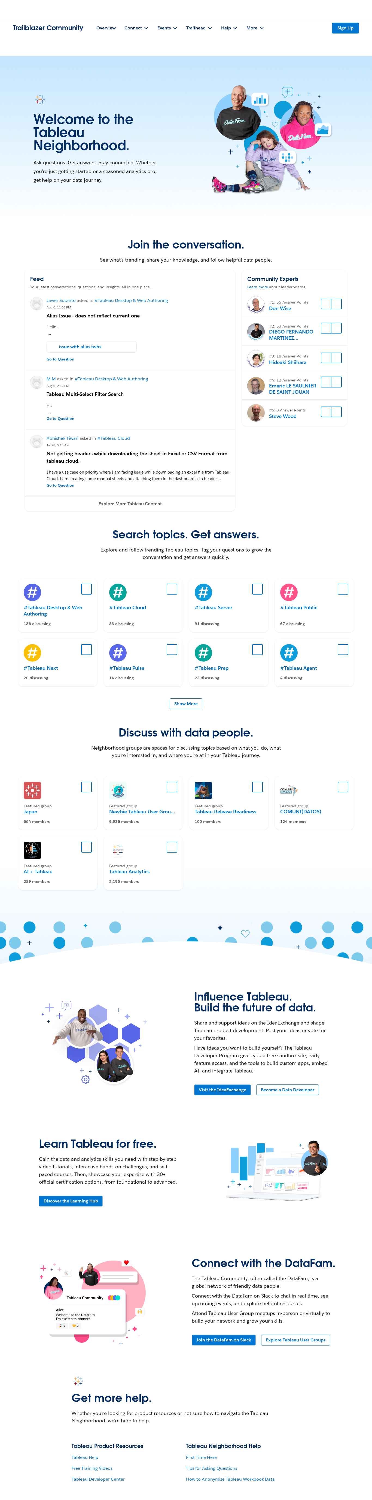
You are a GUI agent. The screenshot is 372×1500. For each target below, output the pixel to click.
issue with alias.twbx (80, 347)
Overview (106, 28)
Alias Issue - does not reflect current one (93, 316)
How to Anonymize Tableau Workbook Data (230, 1479)
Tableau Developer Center (98, 1479)
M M (51, 379)
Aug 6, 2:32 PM (58, 385)
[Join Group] (87, 787)
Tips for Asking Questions (211, 1468)
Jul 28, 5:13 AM (58, 445)
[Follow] (326, 304)
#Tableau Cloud (113, 438)
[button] (130, 504)
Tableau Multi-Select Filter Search (85, 394)
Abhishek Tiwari (62, 438)
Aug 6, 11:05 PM (59, 307)
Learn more (257, 286)
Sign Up (345, 28)
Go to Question (60, 359)
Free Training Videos (92, 1468)
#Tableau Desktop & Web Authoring (131, 300)
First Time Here (201, 1457)
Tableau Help (85, 1457)
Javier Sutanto (61, 300)
